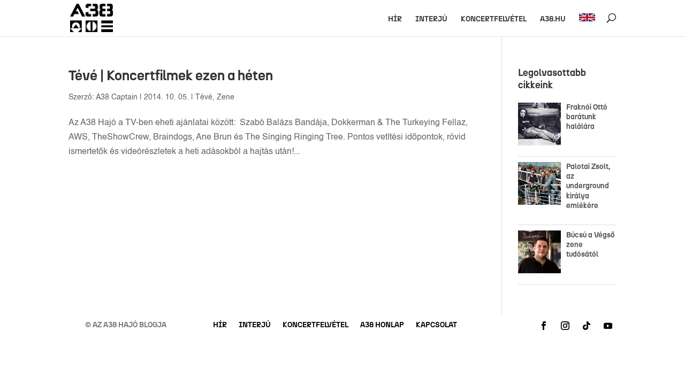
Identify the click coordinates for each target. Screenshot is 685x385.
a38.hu (553, 20)
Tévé (203, 97)
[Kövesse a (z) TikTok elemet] (586, 325)
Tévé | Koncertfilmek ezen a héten (170, 75)
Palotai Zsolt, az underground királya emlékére (588, 186)
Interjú (431, 20)
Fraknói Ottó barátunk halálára (586, 117)
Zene (225, 97)
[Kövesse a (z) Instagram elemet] (565, 325)
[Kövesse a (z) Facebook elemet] (543, 325)
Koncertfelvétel (494, 20)
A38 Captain (117, 97)
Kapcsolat (436, 325)
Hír (395, 20)
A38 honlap (382, 325)
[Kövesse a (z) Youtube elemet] (607, 325)
